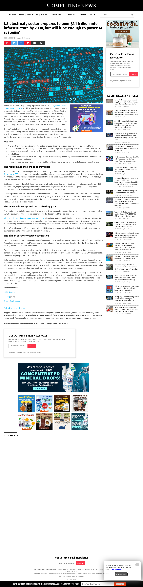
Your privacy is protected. (15, 352)
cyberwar (82, 14)
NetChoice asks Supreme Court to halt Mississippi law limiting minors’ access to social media (127, 159)
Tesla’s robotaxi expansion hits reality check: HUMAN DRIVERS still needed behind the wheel (126, 214)
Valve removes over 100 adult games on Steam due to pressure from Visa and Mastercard (126, 309)
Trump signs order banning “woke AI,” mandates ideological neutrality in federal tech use (127, 299)
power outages (38, 318)
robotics (44, 14)
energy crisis (9, 315)
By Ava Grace (126, 142)
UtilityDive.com (10, 292)
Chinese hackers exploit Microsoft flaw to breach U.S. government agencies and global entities (127, 235)
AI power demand (24, 313)
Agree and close (121, 574)
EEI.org (7, 297)
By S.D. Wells (126, 129)
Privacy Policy (71, 579)
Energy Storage (95, 315)
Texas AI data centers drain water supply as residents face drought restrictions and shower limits (126, 102)
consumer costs (38, 313)
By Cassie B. (126, 106)
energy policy (69, 315)
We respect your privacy (60, 573)
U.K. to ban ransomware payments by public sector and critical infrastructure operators (127, 288)
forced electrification (12, 318)
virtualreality (57, 14)
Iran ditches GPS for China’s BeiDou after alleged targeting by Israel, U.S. (127, 148)
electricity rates (92, 313)
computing (71, 14)
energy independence (35, 315)
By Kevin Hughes (127, 239)
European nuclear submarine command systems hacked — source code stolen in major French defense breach (125, 247)
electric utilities (78, 313)
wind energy (92, 318)
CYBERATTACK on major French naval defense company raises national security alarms (125, 225)
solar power (66, 318)
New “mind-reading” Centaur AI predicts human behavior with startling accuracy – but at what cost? (126, 137)
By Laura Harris (127, 117)
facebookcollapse (16, 14)
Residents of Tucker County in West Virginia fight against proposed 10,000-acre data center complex (127, 202)
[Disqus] (53, 466)
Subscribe (120, 584)
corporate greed (53, 313)
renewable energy (52, 318)
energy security (82, 315)
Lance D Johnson (23, 38)
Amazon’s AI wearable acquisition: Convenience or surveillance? (127, 257)
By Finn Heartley (127, 195)
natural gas (26, 318)
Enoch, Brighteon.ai (12, 301)
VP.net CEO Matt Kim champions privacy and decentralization (126, 192)
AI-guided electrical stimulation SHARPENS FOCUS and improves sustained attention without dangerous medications (126, 124)
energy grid (20, 315)
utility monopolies (79, 318)
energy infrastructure (54, 315)
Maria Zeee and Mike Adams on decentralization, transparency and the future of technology (126, 277)
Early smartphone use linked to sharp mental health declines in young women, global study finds (126, 113)
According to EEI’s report (14, 174)
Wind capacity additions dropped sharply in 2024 (24, 218)
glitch (92, 14)
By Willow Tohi (126, 208)
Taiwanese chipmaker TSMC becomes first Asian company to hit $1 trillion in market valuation (126, 267)
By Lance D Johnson (128, 186)
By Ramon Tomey (127, 229)
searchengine (32, 14)
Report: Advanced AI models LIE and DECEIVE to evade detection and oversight (126, 170)
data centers (66, 313)
